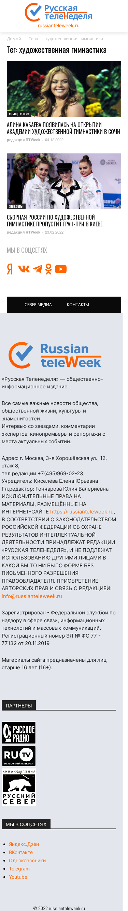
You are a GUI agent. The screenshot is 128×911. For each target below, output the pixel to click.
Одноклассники (27, 860)
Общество (19, 113)
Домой (14, 39)
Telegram (19, 868)
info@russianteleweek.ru (32, 596)
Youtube (18, 877)
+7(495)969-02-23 (60, 473)
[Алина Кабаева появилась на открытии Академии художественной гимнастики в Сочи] (64, 89)
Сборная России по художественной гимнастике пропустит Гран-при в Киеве (54, 220)
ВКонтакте (21, 852)
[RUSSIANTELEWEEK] (59, 12)
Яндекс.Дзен (24, 844)
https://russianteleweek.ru (82, 511)
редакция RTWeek (23, 139)
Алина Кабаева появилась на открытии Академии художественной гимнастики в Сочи (63, 128)
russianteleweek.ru (59, 25)
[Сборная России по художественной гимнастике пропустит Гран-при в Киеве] (64, 181)
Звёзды (16, 206)
